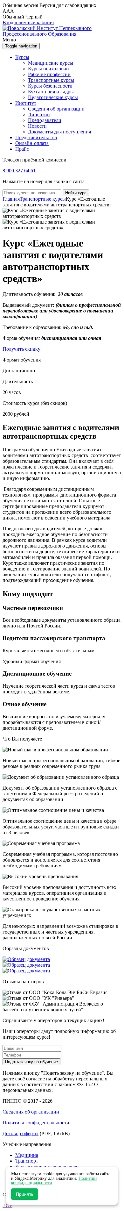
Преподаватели (44, 120)
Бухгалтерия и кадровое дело (47, 1166)
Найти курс (75, 192)
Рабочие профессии (49, 74)
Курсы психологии (48, 68)
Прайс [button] (22, 149)
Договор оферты (20, 1133)
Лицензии (39, 114)
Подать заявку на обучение (31, 1061)
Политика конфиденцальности (36, 1122)
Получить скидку (21, 349)
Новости (37, 126)
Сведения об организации (56, 108)
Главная (11, 199)
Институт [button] (25, 103)
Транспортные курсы (51, 80)
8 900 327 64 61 (19, 170)
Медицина (26, 1155)
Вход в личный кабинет (28, 22)
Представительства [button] (36, 137)
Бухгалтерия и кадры (51, 91)
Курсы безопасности (50, 86)
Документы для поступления (59, 131)
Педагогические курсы (53, 97)
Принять (24, 1194)
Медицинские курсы (50, 63)
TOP (7, 1205)
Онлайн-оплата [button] (32, 143)
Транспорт (26, 1161)
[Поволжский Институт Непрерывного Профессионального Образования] (62, 34)
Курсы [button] (22, 57)
